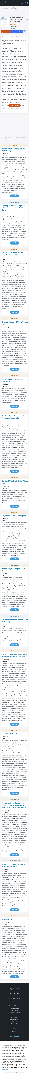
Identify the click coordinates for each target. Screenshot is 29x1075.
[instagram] (18, 995)
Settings (17, 36)
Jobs (11, 1036)
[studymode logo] (10, 3)
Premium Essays (14, 1008)
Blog (14, 1039)
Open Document (5, 32)
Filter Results (24, 36)
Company (14, 1032)
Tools (11, 36)
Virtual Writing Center (14, 1012)
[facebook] (11, 995)
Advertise (14, 1034)
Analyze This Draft (17, 32)
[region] (14, 1058)
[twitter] (15, 995)
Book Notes (14, 1017)
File (3, 36)
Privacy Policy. (5, 1069)
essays (8, 7)
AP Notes (14, 1015)
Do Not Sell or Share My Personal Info (14, 1072)
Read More (14, 196)
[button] (2, 2)
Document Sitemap (14, 1006)
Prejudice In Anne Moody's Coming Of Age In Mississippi (19, 20)
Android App (14, 1024)
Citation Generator (14, 1019)
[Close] (27, 1043)
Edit (7, 36)
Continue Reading (14, 105)
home (2, 7)
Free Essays (14, 1010)
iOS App (14, 1021)
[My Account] (27, 3)
